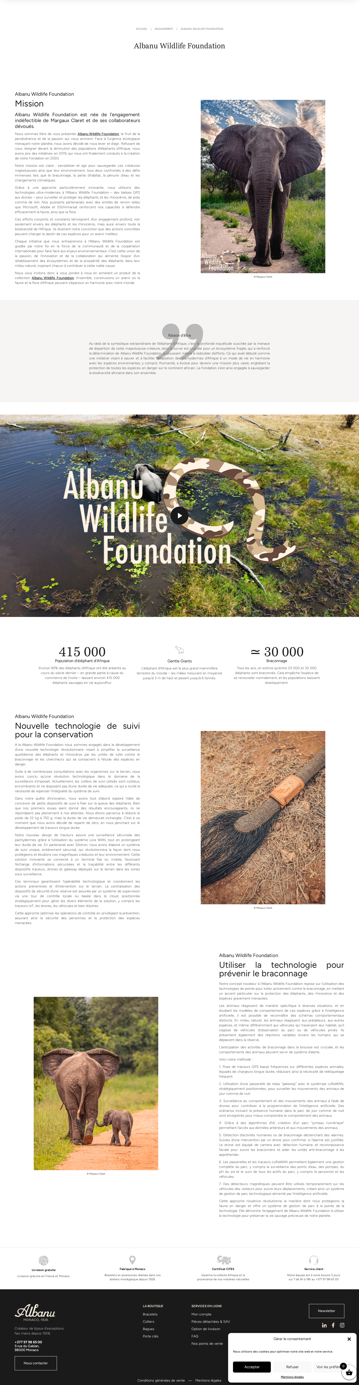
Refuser (292, 1367)
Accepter (252, 1367)
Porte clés (150, 1336)
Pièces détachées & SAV (210, 1322)
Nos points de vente (207, 1344)
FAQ (194, 1336)
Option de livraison (205, 1329)
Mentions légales (292, 1377)
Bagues (148, 1329)
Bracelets (150, 1314)
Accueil (141, 29)
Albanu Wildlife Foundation (98, 134)
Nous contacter (36, 1363)
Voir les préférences (333, 1367)
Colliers (148, 1322)
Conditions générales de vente (161, 1380)
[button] (349, 1339)
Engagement (164, 29)
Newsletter (326, 1311)
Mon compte (201, 1314)
